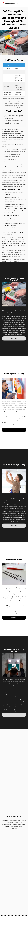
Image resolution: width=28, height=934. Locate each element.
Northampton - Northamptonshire (11, 820)
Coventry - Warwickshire (11, 826)
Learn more (14, 338)
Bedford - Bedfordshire (19, 824)
